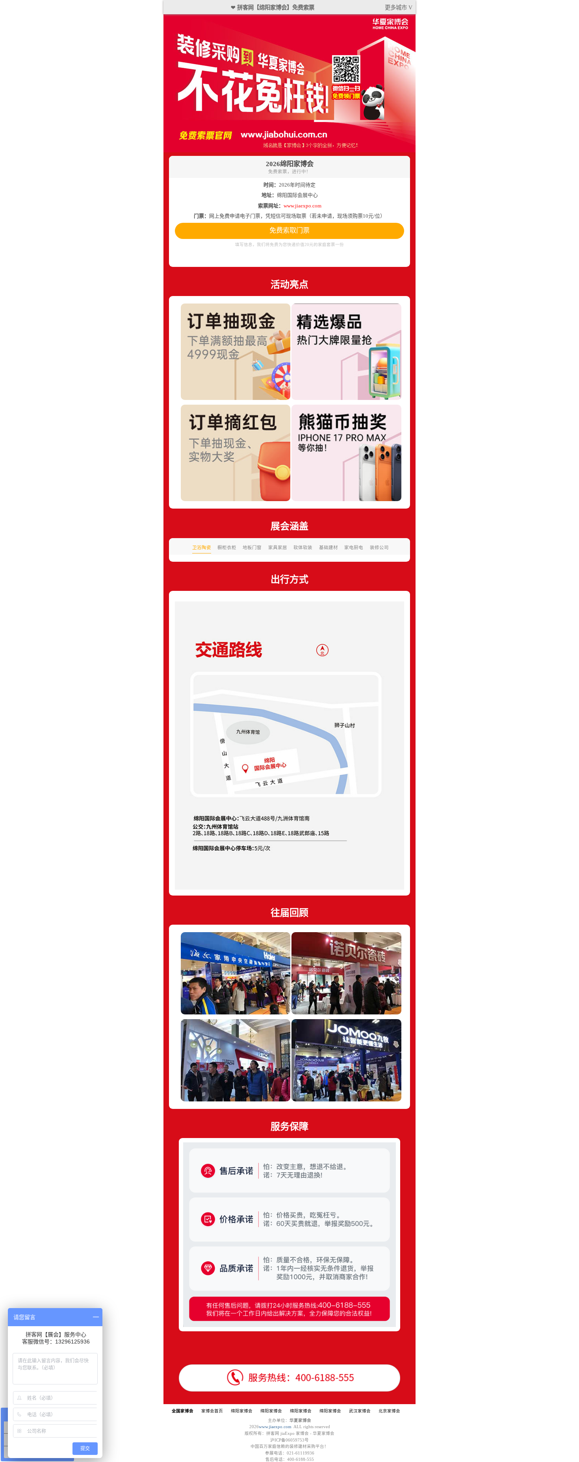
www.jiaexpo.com (275, 1427)
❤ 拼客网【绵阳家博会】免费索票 (272, 7)
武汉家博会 (360, 1411)
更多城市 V (398, 7)
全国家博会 (182, 1411)
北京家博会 (389, 1411)
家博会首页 (212, 1411)
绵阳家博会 (241, 1411)
